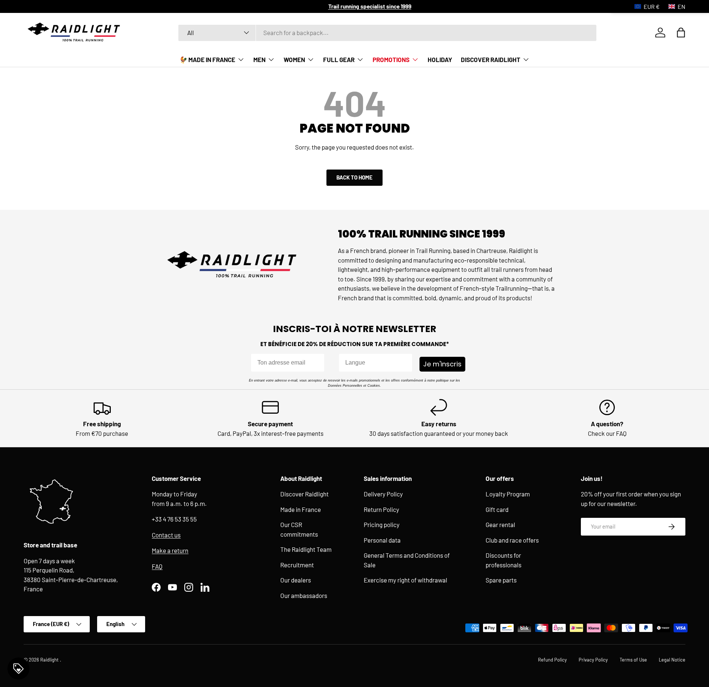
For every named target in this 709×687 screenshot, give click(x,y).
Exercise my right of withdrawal (405, 580)
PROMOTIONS (391, 59)
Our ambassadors (303, 595)
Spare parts (501, 580)
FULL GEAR (338, 59)
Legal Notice (672, 660)
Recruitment (297, 564)
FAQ (157, 566)
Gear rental (500, 525)
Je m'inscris (442, 364)
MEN (259, 59)
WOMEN (294, 59)
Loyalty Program (508, 494)
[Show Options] (405, 362)
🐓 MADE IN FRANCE (207, 59)
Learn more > (317, 6)
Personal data (382, 540)
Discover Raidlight (304, 494)
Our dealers (295, 580)
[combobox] (387, 32)
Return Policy (381, 509)
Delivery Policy (383, 494)
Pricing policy (382, 525)
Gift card (497, 509)
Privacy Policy (593, 660)
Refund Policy (552, 660)
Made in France (300, 509)
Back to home (354, 177)
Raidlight (50, 660)
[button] (681, 32)
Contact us (166, 535)
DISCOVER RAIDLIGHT (490, 59)
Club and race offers (512, 540)
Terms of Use (633, 660)
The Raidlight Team (306, 549)
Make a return (170, 550)
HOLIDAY (440, 59)
